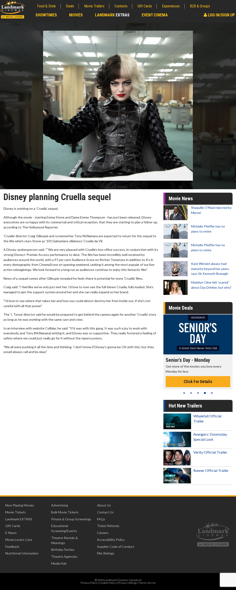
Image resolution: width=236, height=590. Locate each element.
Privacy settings (127, 582)
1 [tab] (184, 393)
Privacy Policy (89, 582)
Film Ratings (105, 553)
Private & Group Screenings (71, 519)
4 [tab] (205, 393)
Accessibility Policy (110, 540)
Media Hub (59, 563)
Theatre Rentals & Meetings (64, 540)
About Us (104, 505)
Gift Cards (145, 6)
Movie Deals (181, 308)
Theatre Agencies (64, 556)
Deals (70, 6)
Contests (121, 6)
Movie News (181, 198)
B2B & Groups (200, 6)
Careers (103, 533)
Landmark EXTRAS (18, 519)
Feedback (12, 546)
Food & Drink (46, 6)
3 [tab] (198, 393)
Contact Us (105, 512)
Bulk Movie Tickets (65, 512)
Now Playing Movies (19, 505)
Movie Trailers (94, 6)
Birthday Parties (62, 549)
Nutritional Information (21, 553)
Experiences (171, 6)
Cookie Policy (107, 582)
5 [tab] (211, 393)
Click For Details (198, 381)
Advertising (59, 505)
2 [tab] (191, 393)
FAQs (101, 519)
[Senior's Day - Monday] (198, 334)
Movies (76, 14)
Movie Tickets (15, 512)
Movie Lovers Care (18, 540)
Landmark (112, 14)
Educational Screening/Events (64, 528)
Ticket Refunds (108, 526)
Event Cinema (155, 14)
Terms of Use (147, 582)
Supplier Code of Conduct (115, 546)
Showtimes (46, 14)
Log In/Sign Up (221, 14)
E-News (11, 533)
